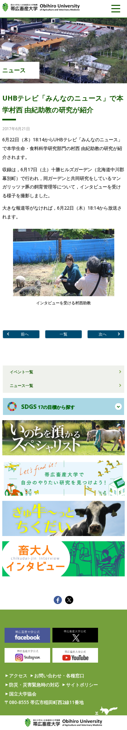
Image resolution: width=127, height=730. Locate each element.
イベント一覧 (21, 371)
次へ (102, 334)
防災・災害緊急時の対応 (34, 685)
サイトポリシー (82, 685)
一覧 (63, 334)
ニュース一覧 (21, 385)
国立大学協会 (22, 694)
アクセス (18, 675)
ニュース (14, 70)
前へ (25, 334)
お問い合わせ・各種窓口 (59, 675)
